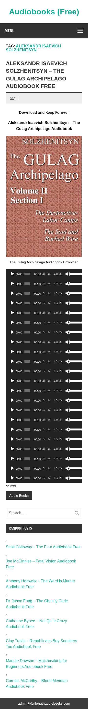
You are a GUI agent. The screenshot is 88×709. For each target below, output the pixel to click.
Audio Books (19, 496)
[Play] (12, 273)
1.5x (56, 273)
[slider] (74, 273)
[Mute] (67, 273)
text (13, 486)
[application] (44, 274)
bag (13, 98)
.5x (43, 273)
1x (49, 273)
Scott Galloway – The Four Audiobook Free (43, 547)
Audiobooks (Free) (44, 11)
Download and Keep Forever (44, 112)
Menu (9, 30)
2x (60, 273)
